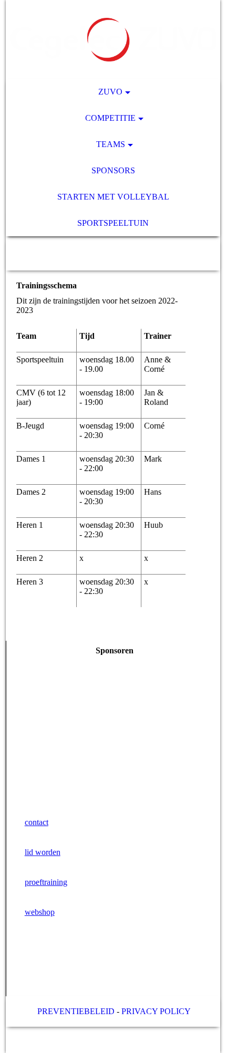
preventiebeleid (76, 1011)
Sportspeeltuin (113, 222)
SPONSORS (113, 170)
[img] (113, 39)
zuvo (110, 91)
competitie (110, 117)
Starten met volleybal (113, 196)
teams (110, 144)
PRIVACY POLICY (156, 1011)
